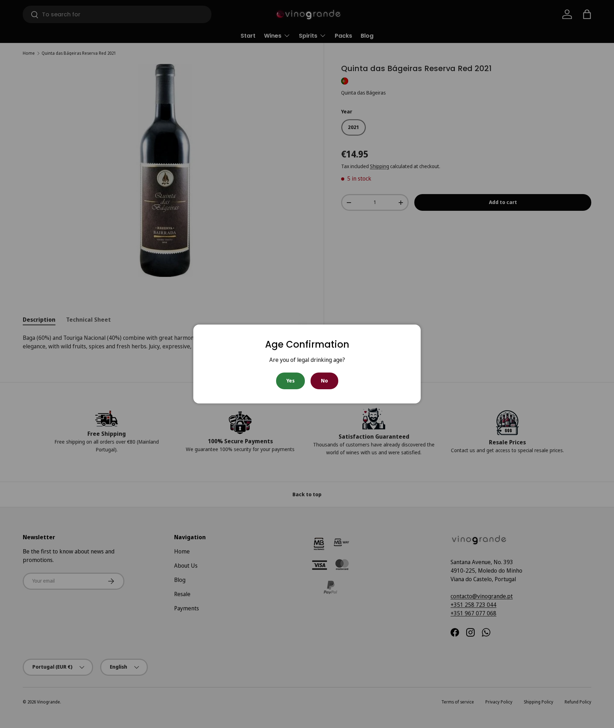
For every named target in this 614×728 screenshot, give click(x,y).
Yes (290, 380)
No (324, 380)
